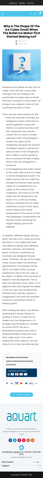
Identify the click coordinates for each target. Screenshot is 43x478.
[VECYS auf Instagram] (23, 440)
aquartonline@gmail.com (21, 457)
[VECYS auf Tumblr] (28, 440)
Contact (30, 3)
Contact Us (11, 364)
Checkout (13, 3)
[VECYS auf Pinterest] (19, 440)
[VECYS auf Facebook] (10, 440)
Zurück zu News (23, 395)
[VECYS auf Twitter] (15, 440)
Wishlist (22, 3)
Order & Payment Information (19, 361)
